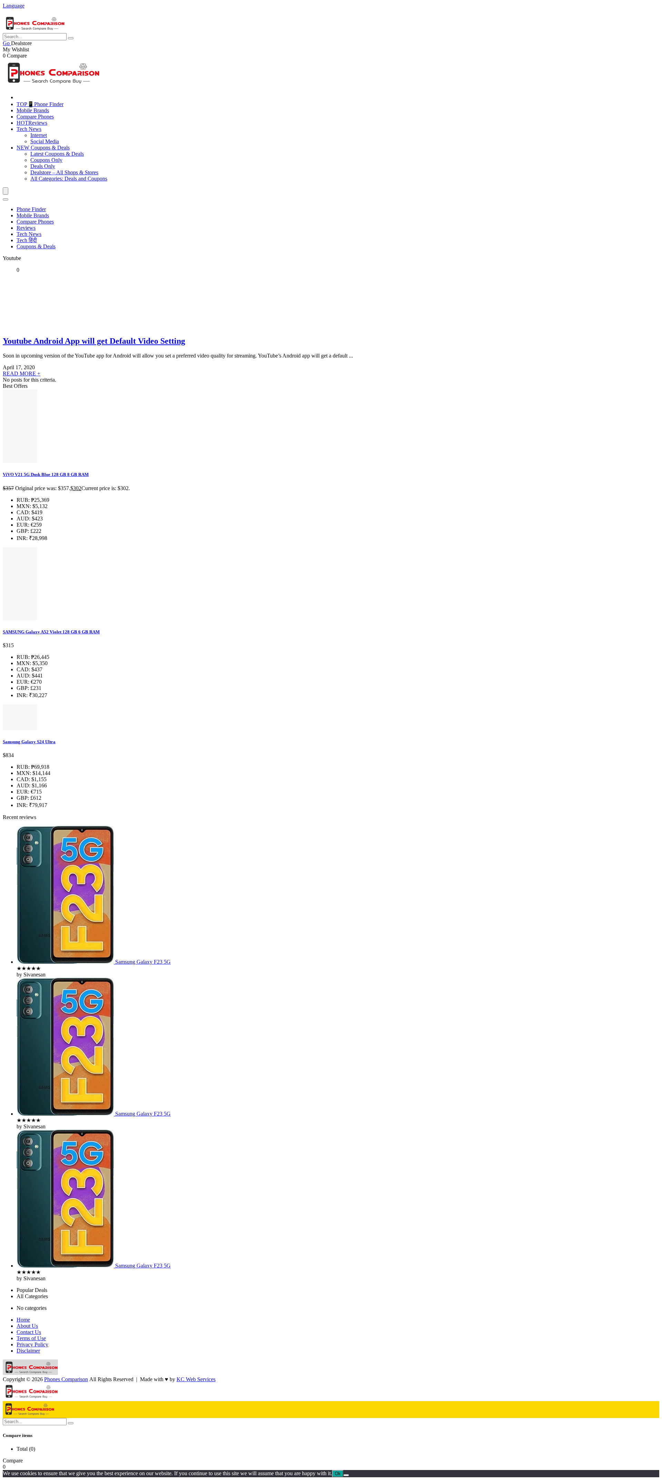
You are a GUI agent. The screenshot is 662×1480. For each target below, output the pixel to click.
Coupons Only (46, 160)
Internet (38, 135)
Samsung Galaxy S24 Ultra (29, 741)
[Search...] (70, 38)
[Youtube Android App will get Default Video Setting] (44, 326)
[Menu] (5, 191)
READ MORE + (21, 373)
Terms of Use (31, 1338)
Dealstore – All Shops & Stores (64, 172)
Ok (338, 1473)
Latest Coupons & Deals (57, 154)
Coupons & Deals (43, 148)
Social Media (44, 141)
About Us (27, 1326)
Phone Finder (31, 209)
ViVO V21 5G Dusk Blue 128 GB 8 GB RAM (46, 474)
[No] (346, 1475)
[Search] (5, 199)
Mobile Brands (33, 110)
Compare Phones (35, 117)
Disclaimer (28, 1351)
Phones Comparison (66, 1379)
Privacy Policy (32, 1344)
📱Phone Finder (40, 104)
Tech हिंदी (27, 240)
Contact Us (29, 1332)
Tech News (29, 129)
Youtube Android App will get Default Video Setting (94, 341)
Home (23, 1320)
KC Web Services (196, 1379)
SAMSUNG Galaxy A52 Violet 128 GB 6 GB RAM (51, 631)
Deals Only (42, 166)
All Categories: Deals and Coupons (68, 179)
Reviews (32, 123)
